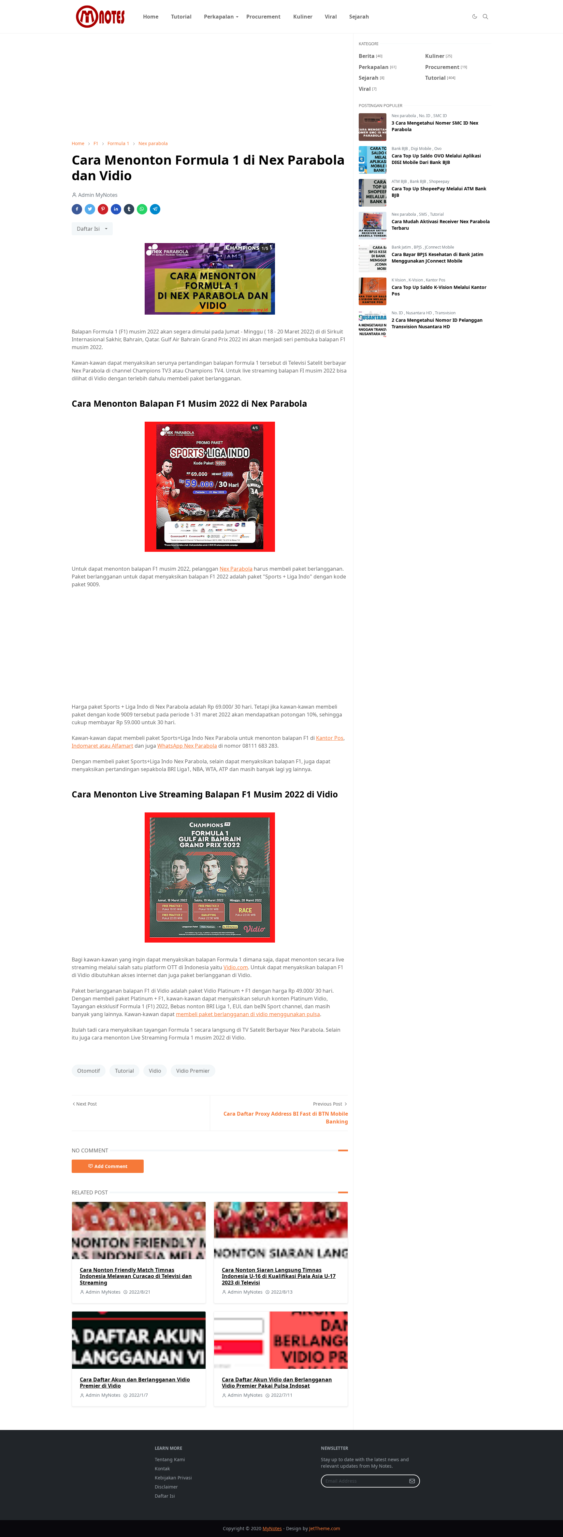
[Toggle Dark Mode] (474, 16)
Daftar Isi (165, 1496)
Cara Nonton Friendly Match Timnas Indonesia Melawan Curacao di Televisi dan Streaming (136, 1276)
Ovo (437, 148)
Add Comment (110, 1166)
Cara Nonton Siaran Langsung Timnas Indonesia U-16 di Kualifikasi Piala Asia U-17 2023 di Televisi (279, 1276)
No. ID (425, 115)
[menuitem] (151, 16)
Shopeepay (439, 181)
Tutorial (124, 1070)
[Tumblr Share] (129, 209)
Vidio (155, 1070)
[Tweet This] (90, 209)
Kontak (162, 1468)
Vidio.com (236, 967)
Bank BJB (400, 148)
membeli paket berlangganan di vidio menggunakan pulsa (248, 1014)
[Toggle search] (485, 16)
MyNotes (272, 1528)
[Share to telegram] (155, 209)
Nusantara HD (419, 313)
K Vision (399, 280)
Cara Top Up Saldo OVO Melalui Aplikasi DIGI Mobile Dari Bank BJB (436, 159)
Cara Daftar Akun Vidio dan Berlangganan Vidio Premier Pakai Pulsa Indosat (277, 1382)
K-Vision (416, 280)
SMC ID (440, 115)
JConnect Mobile (439, 247)
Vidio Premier (193, 1070)
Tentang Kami (170, 1459)
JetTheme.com (324, 1528)
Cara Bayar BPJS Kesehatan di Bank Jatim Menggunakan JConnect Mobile (438, 257)
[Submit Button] (412, 1481)
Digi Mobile (421, 148)
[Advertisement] (210, 86)
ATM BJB (400, 181)
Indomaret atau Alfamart (102, 745)
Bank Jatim (402, 247)
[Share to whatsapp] (142, 209)
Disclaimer (166, 1487)
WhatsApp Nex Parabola (187, 745)
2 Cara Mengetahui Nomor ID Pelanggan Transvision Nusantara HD (437, 323)
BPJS (418, 247)
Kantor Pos (329, 737)
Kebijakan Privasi (173, 1478)
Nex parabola (404, 115)
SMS (423, 214)
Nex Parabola (236, 568)
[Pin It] (103, 209)
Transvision (445, 313)
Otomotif (88, 1070)
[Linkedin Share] (116, 209)
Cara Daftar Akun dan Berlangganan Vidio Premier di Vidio (135, 1382)
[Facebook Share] (77, 209)
